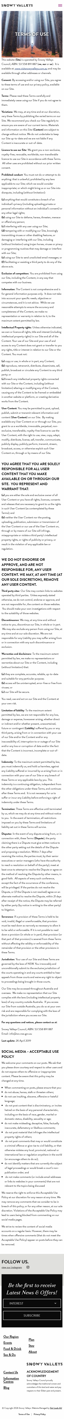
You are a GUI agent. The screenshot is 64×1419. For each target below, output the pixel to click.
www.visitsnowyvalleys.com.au (30, 68)
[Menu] (60, 4)
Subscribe (32, 1315)
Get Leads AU (56, 1408)
